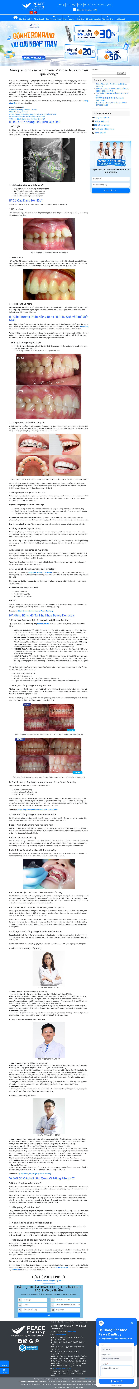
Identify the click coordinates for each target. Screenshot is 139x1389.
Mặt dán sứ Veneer (102, 125)
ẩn (23, 107)
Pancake (120, 1385)
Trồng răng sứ (100, 133)
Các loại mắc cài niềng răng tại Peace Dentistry (35, 611)
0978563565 (60, 1334)
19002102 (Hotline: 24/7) (86, 10)
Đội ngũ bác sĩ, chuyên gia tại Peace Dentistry (34, 1174)
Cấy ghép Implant (101, 117)
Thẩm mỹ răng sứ (101, 121)
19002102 (16, 1270)
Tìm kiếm (95, 69)
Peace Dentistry (61, 1267)
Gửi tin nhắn (118, 1381)
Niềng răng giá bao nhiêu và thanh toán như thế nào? (38, 809)
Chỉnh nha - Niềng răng (104, 129)
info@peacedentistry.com (61, 1368)
